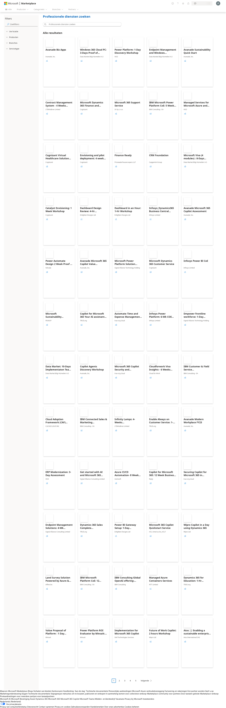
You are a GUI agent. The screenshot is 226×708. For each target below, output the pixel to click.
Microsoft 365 (54, 699)
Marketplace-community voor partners (163, 693)
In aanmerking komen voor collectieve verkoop (126, 693)
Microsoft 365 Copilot (70, 699)
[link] (59, 62)
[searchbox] (24, 24)
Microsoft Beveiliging (20, 699)
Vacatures (120, 699)
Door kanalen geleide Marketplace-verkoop (200, 693)
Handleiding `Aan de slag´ (74, 691)
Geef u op (209, 691)
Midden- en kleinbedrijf (105, 699)
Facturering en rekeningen (176, 691)
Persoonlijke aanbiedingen (120, 691)
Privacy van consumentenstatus (13, 706)
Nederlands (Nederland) (10, 701)
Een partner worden (196, 691)
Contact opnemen (46, 706)
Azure (32, 699)
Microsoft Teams (87, 699)
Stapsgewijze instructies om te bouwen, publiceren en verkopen (78, 693)
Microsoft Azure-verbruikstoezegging (148, 691)
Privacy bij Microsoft (133, 699)
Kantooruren (57, 691)
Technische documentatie (97, 691)
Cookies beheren (132, 706)
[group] (47, 61)
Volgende (145, 680)
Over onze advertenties (114, 706)
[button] (44, 24)
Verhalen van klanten (42, 691)
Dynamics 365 (42, 699)
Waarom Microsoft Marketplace (13, 691)
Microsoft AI (5, 699)
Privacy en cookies (62, 706)
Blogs (30, 691)
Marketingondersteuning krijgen (14, 693)
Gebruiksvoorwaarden (80, 706)
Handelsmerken (97, 706)
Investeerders (148, 699)
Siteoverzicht (32, 706)
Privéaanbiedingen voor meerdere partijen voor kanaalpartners (27, 696)
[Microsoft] (11, 3)
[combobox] (83, 24)
